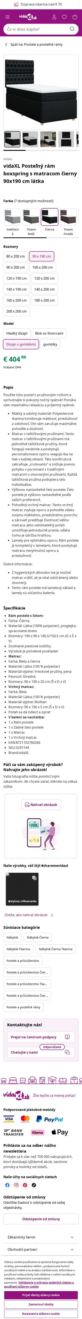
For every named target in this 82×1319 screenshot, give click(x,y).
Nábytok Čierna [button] (38, 937)
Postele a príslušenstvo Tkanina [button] (29, 984)
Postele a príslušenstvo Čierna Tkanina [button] (29, 996)
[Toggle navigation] (8, 17)
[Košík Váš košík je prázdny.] (75, 17)
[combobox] (41, 29)
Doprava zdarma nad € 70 (41, 4)
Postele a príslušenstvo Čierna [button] (28, 972)
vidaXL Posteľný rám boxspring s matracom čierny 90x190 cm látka (40, 173)
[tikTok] (34, 1185)
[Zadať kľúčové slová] (72, 28)
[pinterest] (25, 1185)
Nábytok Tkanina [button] (18, 949)
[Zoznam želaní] (64, 17)
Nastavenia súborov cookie (41, 1314)
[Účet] (54, 17)
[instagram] (16, 1185)
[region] (41, 1287)
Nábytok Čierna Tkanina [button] (56, 949)
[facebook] (7, 1185)
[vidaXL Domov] (27, 17)
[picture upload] (41, 834)
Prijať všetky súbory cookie (41, 1295)
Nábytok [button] (12, 937)
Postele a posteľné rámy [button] (23, 1007)
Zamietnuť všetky (41, 1304)
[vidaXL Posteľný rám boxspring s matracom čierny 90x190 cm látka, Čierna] (41, 92)
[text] (14, 360)
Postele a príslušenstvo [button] (23, 961)
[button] (12, 222)
